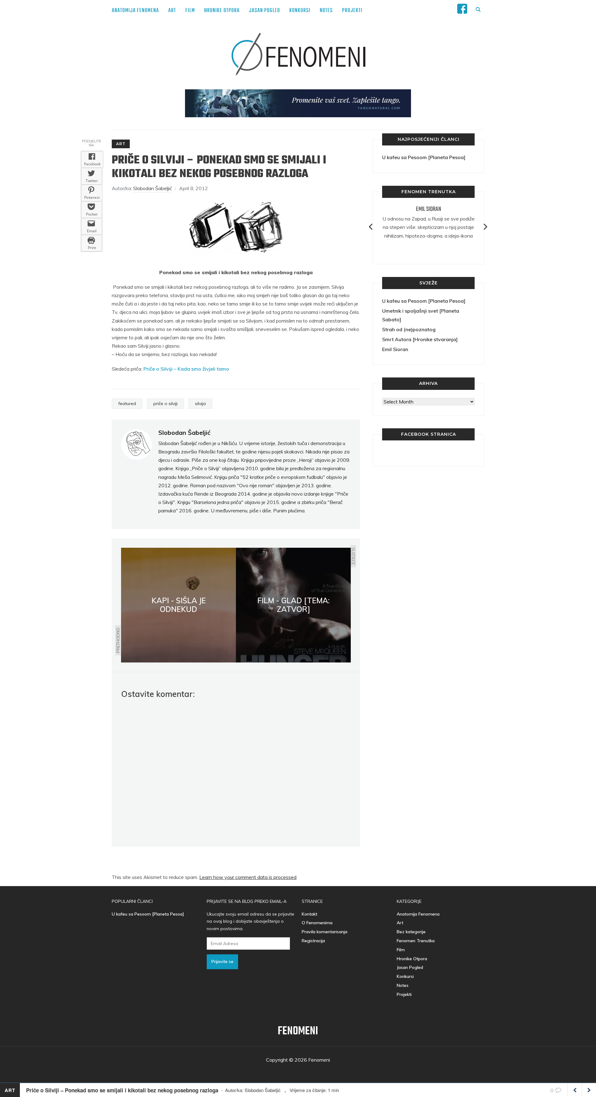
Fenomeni (298, 1031)
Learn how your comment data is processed (247, 877)
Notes (326, 10)
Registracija (313, 940)
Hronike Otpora (222, 10)
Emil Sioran (428, 209)
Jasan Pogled (264, 10)
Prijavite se (222, 961)
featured (127, 403)
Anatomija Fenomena (135, 10)
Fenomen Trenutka (416, 940)
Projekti (352, 10)
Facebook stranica (428, 434)
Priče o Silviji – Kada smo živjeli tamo (186, 369)
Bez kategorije (411, 931)
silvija (200, 403)
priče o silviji (165, 403)
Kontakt (309, 914)
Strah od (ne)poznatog (409, 329)
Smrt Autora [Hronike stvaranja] (420, 339)
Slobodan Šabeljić (152, 188)
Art (172, 10)
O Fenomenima (317, 922)
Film (190, 10)
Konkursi (299, 10)
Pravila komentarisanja (324, 931)
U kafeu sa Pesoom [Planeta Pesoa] (423, 157)
